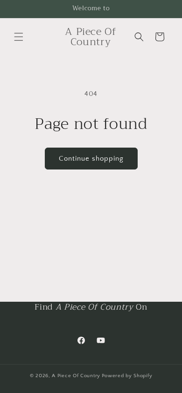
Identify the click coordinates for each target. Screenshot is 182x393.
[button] (18, 37)
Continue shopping (91, 159)
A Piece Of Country (76, 376)
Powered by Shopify (127, 376)
